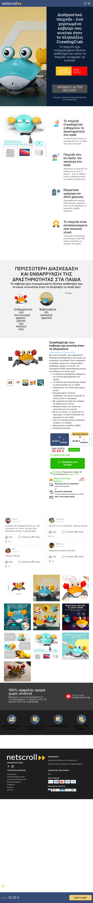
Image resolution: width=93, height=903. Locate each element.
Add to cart (80, 898)
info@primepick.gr (76, 764)
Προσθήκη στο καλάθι (69, 463)
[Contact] (85, 3)
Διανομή (10, 790)
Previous (10, 360)
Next (40, 360)
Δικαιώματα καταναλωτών (17, 779)
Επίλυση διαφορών (14, 782)
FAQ (49, 774)
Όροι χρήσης (12, 774)
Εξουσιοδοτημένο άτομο (16, 777)
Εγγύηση (10, 787)
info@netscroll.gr (78, 696)
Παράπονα (11, 784)
